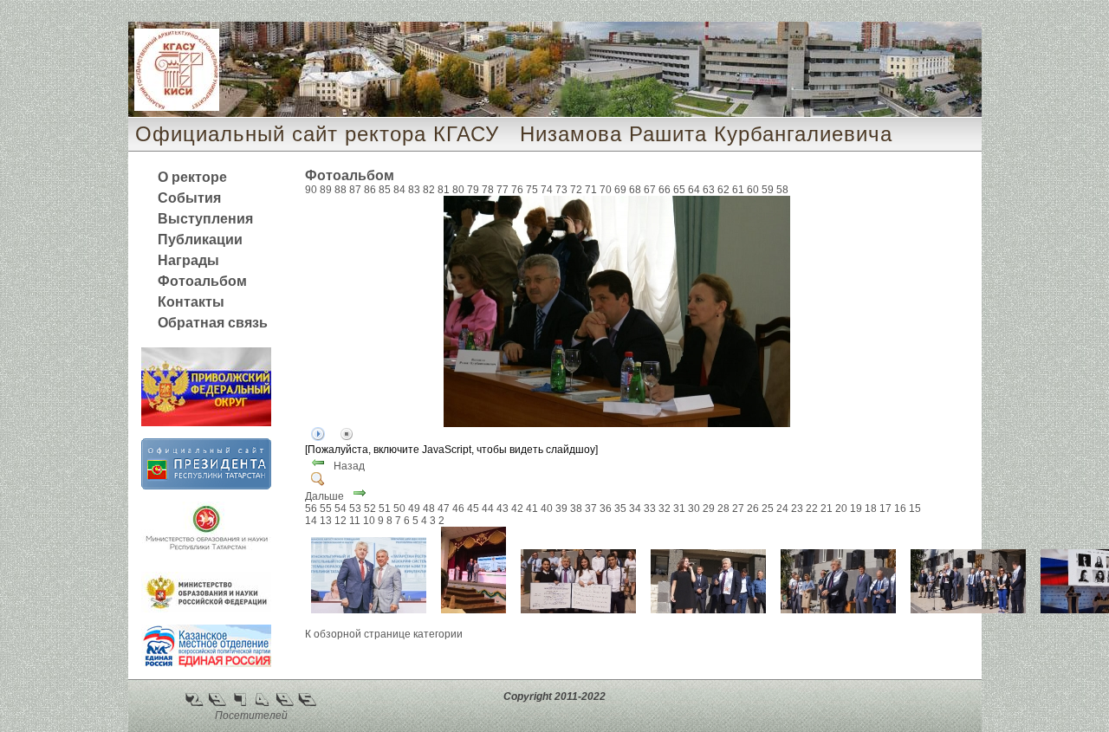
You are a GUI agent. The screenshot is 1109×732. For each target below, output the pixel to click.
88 (340, 190)
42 (517, 508)
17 (885, 508)
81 (444, 190)
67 (650, 190)
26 (753, 508)
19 (856, 508)
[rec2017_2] (838, 610)
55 (326, 508)
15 (915, 508)
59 (768, 190)
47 (444, 508)
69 (620, 190)
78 (488, 190)
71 (591, 190)
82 (429, 190)
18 (871, 508)
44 (488, 508)
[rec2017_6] (368, 610)
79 (473, 190)
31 (679, 508)
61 (738, 190)
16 (900, 508)
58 (782, 190)
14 (311, 521)
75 (532, 190)
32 (664, 508)
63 (709, 190)
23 (797, 508)
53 (355, 508)
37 (591, 508)
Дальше (324, 496)
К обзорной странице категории (384, 634)
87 (355, 190)
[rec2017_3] (708, 610)
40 (547, 508)
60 (753, 190)
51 (385, 508)
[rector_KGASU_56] (617, 424)
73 (561, 190)
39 (561, 508)
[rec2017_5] (473, 610)
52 (370, 508)
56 (311, 508)
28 (723, 508)
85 (385, 190)
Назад (349, 466)
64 (694, 190)
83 (414, 190)
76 (517, 190)
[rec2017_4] (578, 610)
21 (826, 508)
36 (606, 508)
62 (723, 190)
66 (664, 190)
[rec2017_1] (968, 610)
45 (473, 508)
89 (326, 190)
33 (650, 508)
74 (547, 190)
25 (768, 508)
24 (782, 508)
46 (458, 508)
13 (326, 521)
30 (694, 508)
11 (354, 521)
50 (399, 508)
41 (532, 508)
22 (812, 508)
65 (679, 190)
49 (414, 508)
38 (576, 508)
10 (369, 521)
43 (502, 508)
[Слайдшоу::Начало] (318, 437)
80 (458, 190)
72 (576, 190)
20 (841, 508)
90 (311, 190)
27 (738, 508)
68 (635, 190)
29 (709, 508)
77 (502, 190)
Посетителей (251, 715)
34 (635, 508)
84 (399, 190)
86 (370, 190)
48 (429, 508)
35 (620, 508)
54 (340, 508)
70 (606, 190)
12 (340, 521)
